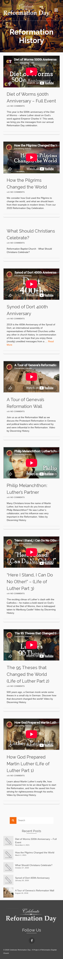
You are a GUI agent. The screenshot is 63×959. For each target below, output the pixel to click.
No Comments (17, 106)
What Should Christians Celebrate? (33, 865)
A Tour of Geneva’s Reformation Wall (34, 890)
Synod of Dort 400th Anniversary (32, 877)
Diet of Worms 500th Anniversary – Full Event (36, 841)
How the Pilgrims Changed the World (34, 852)
